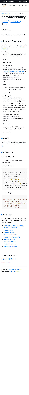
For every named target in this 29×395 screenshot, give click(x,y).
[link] (19, 13)
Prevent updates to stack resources (13, 71)
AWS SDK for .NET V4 (10, 228)
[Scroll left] (8, 5)
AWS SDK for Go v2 (9, 232)
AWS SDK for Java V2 (10, 235)
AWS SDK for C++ (9, 230)
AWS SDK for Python (10, 244)
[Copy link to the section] (2, 41)
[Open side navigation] (2, 9)
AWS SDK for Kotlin (9, 239)
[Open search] (25, 5)
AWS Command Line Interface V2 (14, 225)
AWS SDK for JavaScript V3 (12, 237)
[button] (6, 30)
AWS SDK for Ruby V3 (10, 246)
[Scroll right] (23, 5)
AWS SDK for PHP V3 (10, 241)
